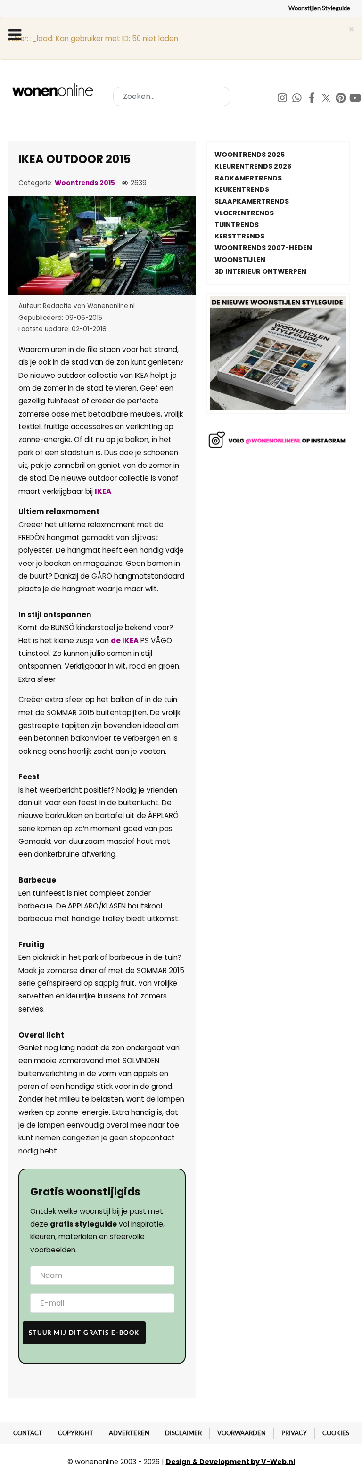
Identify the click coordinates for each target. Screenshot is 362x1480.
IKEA (103, 491)
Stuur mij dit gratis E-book (84, 1332)
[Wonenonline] (54, 89)
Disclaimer (183, 1433)
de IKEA (125, 641)
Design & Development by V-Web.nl (230, 1461)
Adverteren (129, 1433)
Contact (27, 1433)
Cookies (335, 1433)
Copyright (75, 1433)
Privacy (294, 1433)
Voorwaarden (241, 1433)
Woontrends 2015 (85, 183)
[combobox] (171, 96)
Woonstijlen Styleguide (319, 8)
